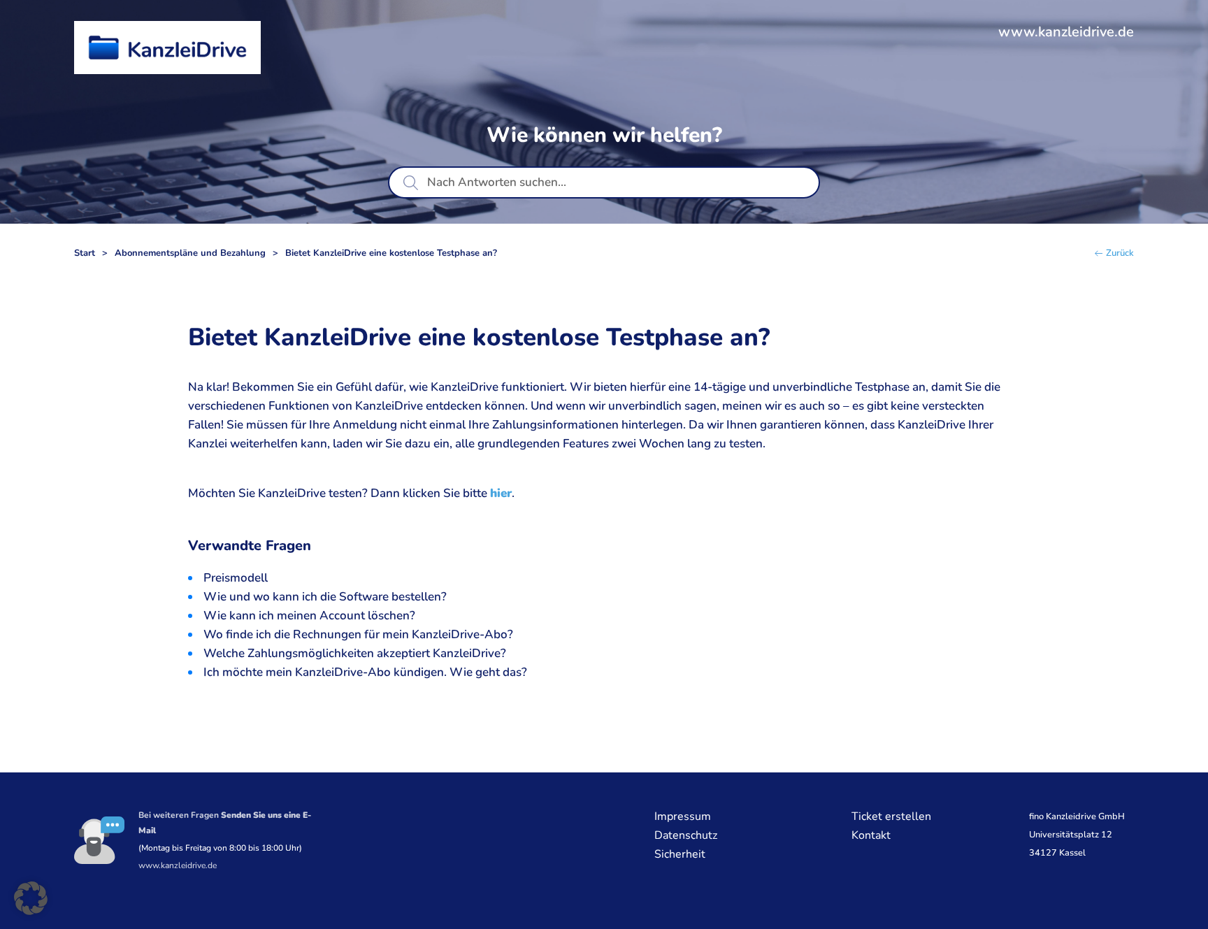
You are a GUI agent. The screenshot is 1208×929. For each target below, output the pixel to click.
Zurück (1120, 253)
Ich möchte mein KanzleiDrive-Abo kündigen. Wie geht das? (365, 672)
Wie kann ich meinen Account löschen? (309, 615)
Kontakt (871, 835)
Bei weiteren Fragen (224, 822)
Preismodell (235, 578)
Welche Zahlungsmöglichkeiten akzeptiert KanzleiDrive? (354, 653)
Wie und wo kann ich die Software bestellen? (325, 597)
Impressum (682, 816)
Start (84, 253)
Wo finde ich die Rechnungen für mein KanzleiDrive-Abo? (358, 634)
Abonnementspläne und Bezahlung (190, 253)
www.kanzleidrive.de (1066, 31)
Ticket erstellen (891, 816)
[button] (31, 898)
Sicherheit (679, 854)
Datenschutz (685, 835)
